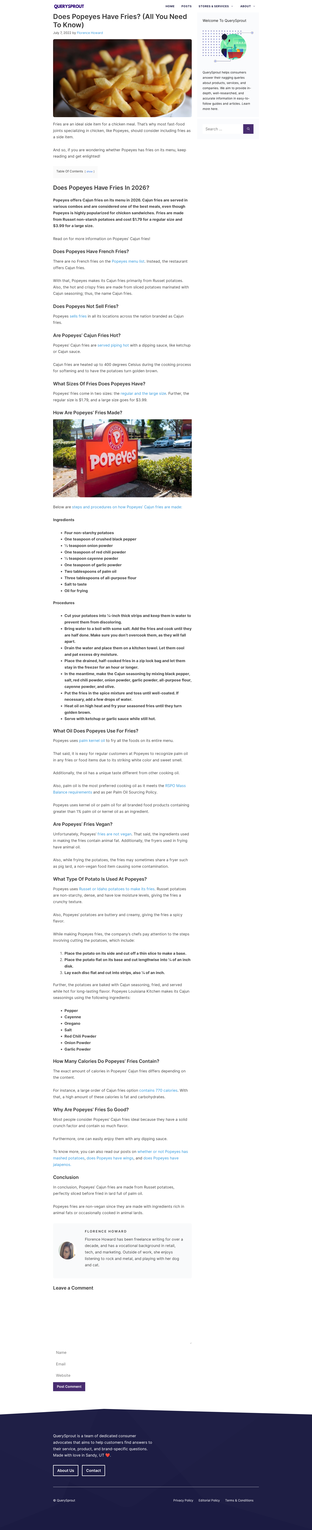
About (245, 6)
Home (170, 6)
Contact (93, 1470)
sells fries (78, 316)
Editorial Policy (209, 1500)
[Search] (248, 129)
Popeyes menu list (128, 261)
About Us (65, 1470)
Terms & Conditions (239, 1500)
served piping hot (113, 345)
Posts (186, 6)
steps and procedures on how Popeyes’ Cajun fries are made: (127, 507)
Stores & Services (214, 6)
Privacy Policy (183, 1500)
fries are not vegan (114, 834)
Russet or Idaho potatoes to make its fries (117, 889)
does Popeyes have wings (110, 1158)
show (89, 171)
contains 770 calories (158, 1090)
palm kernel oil (92, 740)
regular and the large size (143, 393)
